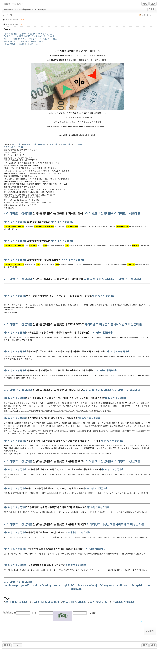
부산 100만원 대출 (16, 602)
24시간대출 (77, 144)
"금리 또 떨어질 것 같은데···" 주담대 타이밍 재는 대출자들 (28, 34)
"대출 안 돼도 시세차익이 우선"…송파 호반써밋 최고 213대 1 (29, 36)
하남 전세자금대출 (74, 602)
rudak (58, 585)
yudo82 (25, 585)
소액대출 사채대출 (123, 602)
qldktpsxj (123, 585)
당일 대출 (16, 144)
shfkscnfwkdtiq (42, 585)
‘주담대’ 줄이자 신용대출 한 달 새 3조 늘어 (21, 44)
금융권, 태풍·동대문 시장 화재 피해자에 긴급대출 (24, 41)
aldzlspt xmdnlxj (87, 585)
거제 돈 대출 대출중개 (45, 602)
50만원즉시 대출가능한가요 (34, 144)
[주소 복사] (151, 9)
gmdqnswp (11, 585)
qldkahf (69, 585)
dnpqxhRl (138, 585)
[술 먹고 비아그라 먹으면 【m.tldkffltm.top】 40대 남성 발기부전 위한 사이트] (7, 644)
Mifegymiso (107, 585)
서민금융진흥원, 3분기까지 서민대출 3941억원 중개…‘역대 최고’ (30, 39)
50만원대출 (52, 144)
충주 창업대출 (98, 602)
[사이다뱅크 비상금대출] (77, 64)
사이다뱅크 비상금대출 (13, 147)
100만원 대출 (65, 144)
